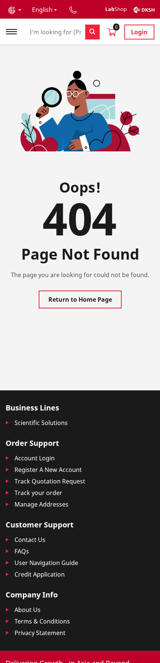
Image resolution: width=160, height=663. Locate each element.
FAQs (22, 551)
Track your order (38, 493)
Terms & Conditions (42, 621)
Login (139, 32)
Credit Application (40, 574)
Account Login (35, 458)
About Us (28, 610)
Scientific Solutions (41, 423)
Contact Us (30, 540)
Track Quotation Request (50, 481)
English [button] (42, 10)
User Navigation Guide (46, 563)
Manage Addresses (41, 504)
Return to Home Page (80, 299)
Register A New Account (48, 470)
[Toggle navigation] (14, 31)
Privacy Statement (40, 633)
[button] (14, 9)
